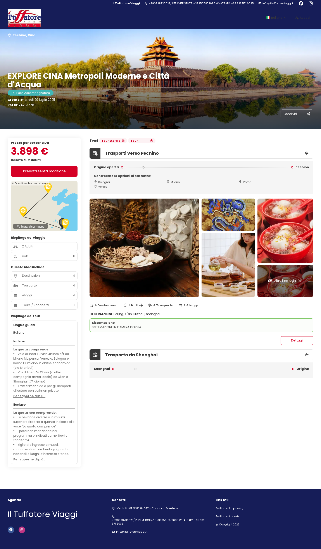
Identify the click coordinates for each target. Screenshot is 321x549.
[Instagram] (310, 3)
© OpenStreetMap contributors (30, 183)
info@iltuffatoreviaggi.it (278, 3)
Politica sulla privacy (229, 508)
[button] (48, 188)
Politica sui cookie (227, 516)
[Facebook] (301, 3)
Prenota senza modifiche (44, 171)
